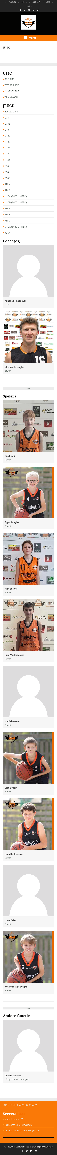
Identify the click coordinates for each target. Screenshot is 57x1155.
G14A (7, 160)
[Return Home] (28, 21)
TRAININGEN (11, 97)
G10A (7, 129)
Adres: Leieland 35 (14, 1119)
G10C (7, 141)
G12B (7, 154)
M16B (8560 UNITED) (16, 202)
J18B (7, 214)
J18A (7, 208)
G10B (7, 135)
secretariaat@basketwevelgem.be (22, 1130)
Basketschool (11, 111)
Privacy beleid (46, 1146)
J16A (7, 184)
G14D (7, 178)
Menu (32, 38)
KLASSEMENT (12, 91)
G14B (7, 166)
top (28, 388)
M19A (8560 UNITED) (16, 226)
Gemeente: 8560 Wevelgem (18, 1124)
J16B (7, 190)
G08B (7, 123)
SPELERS (9, 79)
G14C (7, 172)
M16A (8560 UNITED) (16, 196)
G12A (7, 148)
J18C (7, 220)
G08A (7, 117)
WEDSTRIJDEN (12, 85)
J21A (7, 232)
